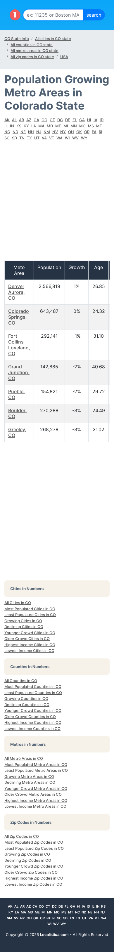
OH (71, 131)
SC (7, 138)
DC (60, 119)
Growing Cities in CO (23, 620)
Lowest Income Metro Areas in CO (35, 806)
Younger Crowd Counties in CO (32, 710)
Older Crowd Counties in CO (30, 716)
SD (14, 138)
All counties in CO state (32, 44)
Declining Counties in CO (26, 704)
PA (94, 131)
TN (22, 138)
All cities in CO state (53, 38)
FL (74, 119)
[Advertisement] (57, 204)
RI (100, 131)
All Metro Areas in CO (23, 758)
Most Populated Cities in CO (29, 608)
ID (101, 119)
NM (47, 131)
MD (50, 126)
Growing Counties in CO (26, 698)
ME (58, 126)
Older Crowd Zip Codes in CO (31, 872)
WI (67, 138)
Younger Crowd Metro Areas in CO (35, 788)
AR (21, 119)
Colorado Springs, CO (18, 317)
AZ (28, 119)
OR (86, 131)
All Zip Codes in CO (21, 836)
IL (6, 126)
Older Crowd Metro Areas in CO (33, 794)
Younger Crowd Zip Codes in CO (33, 866)
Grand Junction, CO (19, 372)
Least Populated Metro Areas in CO (36, 770)
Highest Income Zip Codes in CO (33, 878)
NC (7, 131)
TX (29, 138)
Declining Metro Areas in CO (29, 782)
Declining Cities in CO (23, 626)
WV (75, 138)
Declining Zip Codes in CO (27, 860)
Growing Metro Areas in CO (29, 776)
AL (14, 119)
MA (41, 126)
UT (36, 138)
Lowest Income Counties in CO (32, 728)
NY (63, 131)
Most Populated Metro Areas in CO (35, 764)
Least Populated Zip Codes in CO (34, 848)
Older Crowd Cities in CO (27, 638)
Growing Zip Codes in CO (27, 854)
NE (23, 131)
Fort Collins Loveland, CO (19, 344)
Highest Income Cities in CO (29, 644)
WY (84, 138)
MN (73, 126)
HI (89, 119)
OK (79, 131)
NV (55, 131)
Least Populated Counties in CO (33, 692)
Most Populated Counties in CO (32, 686)
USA (64, 56)
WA (59, 138)
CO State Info (16, 38)
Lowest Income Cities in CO (29, 650)
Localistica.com (54, 934)
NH (31, 131)
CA (36, 119)
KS (18, 126)
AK (7, 119)
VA (44, 138)
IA (95, 119)
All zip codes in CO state (32, 56)
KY (26, 126)
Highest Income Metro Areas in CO (35, 800)
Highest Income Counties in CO (32, 722)
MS (91, 126)
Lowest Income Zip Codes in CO (33, 884)
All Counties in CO (20, 680)
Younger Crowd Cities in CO (29, 632)
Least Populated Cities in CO (30, 614)
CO (44, 119)
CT (52, 119)
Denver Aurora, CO (16, 292)
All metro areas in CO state (34, 50)
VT (51, 138)
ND (15, 131)
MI (65, 126)
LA (33, 126)
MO (82, 126)
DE (67, 119)
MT (99, 126)
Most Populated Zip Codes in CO (33, 842)
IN (12, 126)
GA (82, 119)
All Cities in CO (17, 602)
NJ (38, 131)
